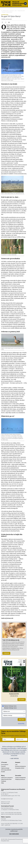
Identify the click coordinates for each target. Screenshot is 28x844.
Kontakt (3, 771)
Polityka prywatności (20, 779)
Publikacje (3, 781)
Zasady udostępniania (20, 777)
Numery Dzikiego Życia (10, 706)
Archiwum (12, 10)
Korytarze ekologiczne (20, 766)
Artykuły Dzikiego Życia (10, 708)
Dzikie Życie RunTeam (6, 779)
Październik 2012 (21, 10)
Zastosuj (21, 719)
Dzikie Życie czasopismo (7, 777)
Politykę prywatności (6, 737)
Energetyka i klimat (19, 768)
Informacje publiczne (6, 769)
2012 (16, 10)
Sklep (2, 783)
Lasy (16, 764)
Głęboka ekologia (5, 768)
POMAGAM (6, 653)
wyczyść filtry (21, 723)
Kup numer (21, 699)
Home (7, 10)
